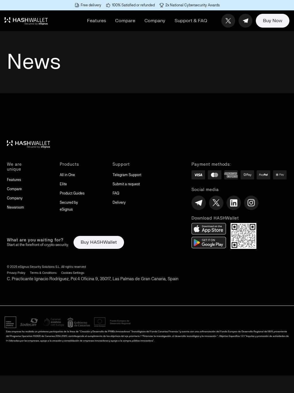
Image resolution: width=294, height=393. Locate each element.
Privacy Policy (16, 273)
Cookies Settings (72, 273)
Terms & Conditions (43, 273)
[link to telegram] (245, 21)
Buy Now (272, 21)
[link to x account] (228, 21)
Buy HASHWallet (99, 242)
